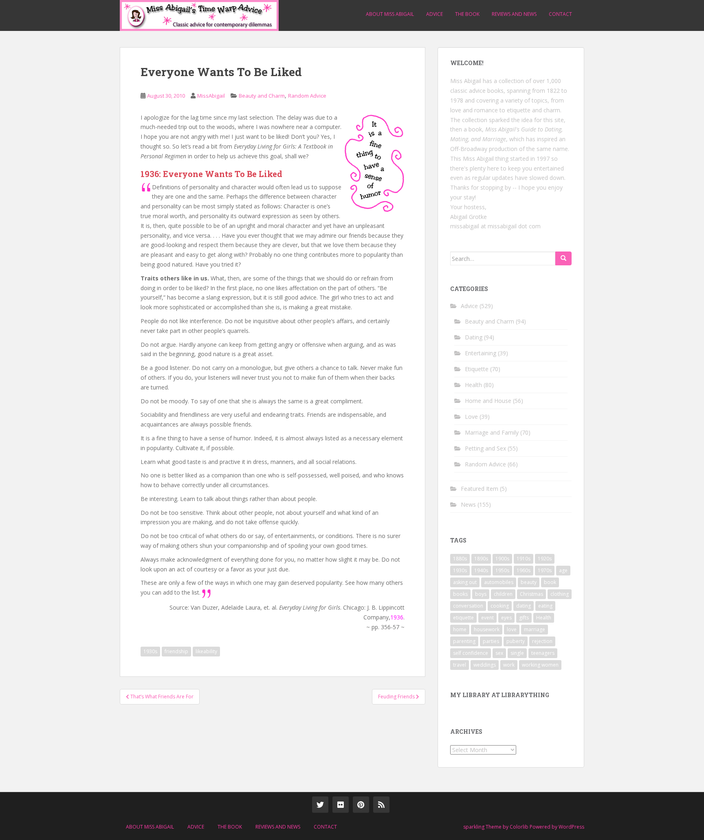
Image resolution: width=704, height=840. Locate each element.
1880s (460, 558)
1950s (502, 570)
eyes (506, 617)
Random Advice (307, 95)
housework (486, 629)
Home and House (488, 401)
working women (540, 664)
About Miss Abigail (390, 14)
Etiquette (476, 369)
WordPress (571, 826)
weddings (484, 664)
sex (499, 653)
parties (491, 641)
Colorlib (519, 826)
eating (545, 605)
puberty (515, 641)
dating (523, 605)
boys (480, 594)
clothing (559, 594)
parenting (464, 641)
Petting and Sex (485, 448)
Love (471, 416)
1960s (523, 570)
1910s (523, 558)
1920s (545, 558)
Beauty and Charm (262, 95)
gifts (524, 617)
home (459, 629)
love (512, 629)
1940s (481, 570)
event (487, 617)
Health (473, 385)
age (563, 570)
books (460, 594)
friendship (176, 651)
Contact (560, 14)
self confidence (470, 653)
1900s (502, 558)
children (503, 594)
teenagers (542, 653)
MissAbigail (211, 95)
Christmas (531, 594)
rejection (542, 641)
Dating (473, 337)
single (517, 653)
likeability (206, 651)
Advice (434, 14)
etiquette (463, 617)
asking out (465, 582)
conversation (468, 605)
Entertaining (480, 353)
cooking (500, 605)
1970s (545, 570)
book (550, 582)
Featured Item (479, 488)
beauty (529, 582)
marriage (534, 629)
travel (459, 664)
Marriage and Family (492, 432)
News (468, 504)
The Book (467, 14)
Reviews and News (514, 14)
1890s (481, 558)
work (509, 664)
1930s (150, 651)
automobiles (498, 582)
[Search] (563, 258)
